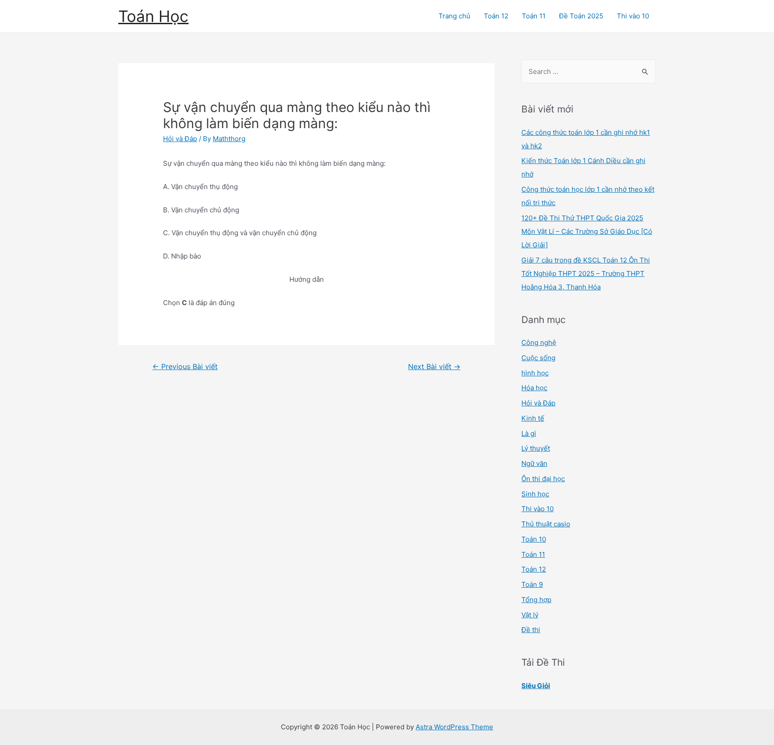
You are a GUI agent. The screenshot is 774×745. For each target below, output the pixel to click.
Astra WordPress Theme (454, 727)
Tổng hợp (536, 599)
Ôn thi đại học (543, 478)
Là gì (528, 433)
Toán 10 (533, 539)
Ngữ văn (534, 463)
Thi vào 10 (633, 16)
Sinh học (535, 494)
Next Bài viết (434, 366)
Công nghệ (538, 342)
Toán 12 (496, 16)
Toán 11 (534, 16)
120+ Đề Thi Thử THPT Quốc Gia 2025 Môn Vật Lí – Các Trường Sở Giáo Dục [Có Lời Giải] (586, 231)
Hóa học (534, 387)
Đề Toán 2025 (581, 16)
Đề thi (530, 629)
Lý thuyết (535, 448)
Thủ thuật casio (545, 524)
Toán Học (153, 16)
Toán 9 (532, 584)
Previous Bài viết (185, 366)
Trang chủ (454, 16)
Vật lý (529, 615)
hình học (535, 373)
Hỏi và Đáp (180, 138)
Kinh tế (532, 418)
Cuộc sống (538, 357)
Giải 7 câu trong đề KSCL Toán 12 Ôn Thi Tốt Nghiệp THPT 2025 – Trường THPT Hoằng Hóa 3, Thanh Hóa (585, 273)
